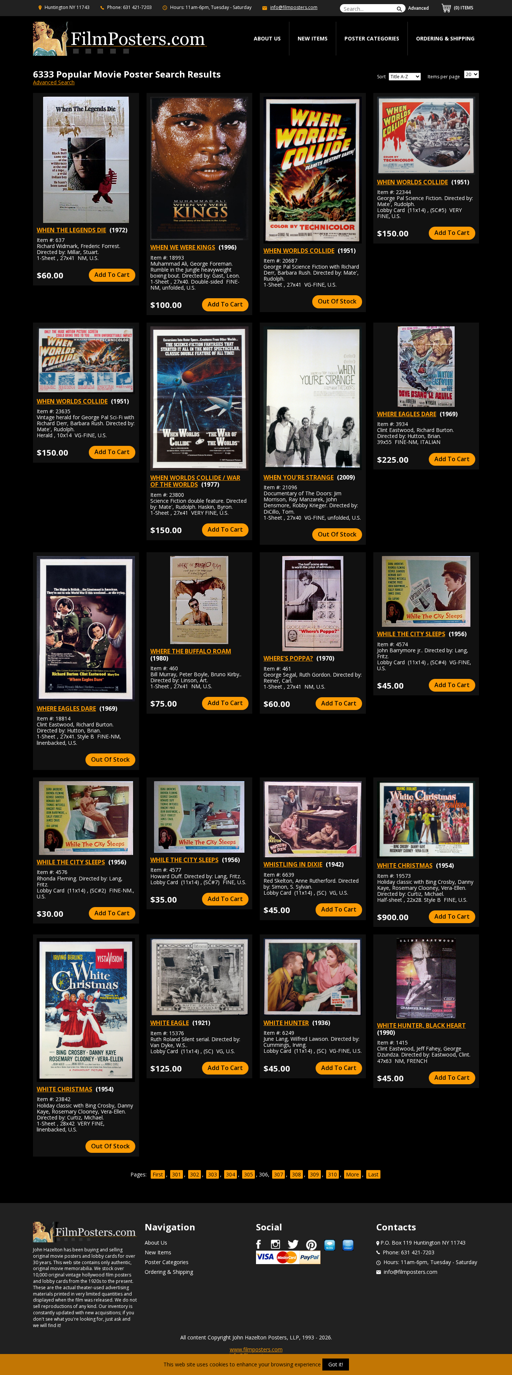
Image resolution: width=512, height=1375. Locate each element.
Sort (381, 76)
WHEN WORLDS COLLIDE (298, 251)
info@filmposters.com (293, 7)
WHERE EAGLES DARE (406, 414)
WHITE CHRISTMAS (405, 865)
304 (230, 1174)
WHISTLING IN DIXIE (292, 864)
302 (194, 1174)
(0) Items (463, 7)
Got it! (335, 1364)
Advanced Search (54, 82)
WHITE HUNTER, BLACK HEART (421, 1025)
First (158, 1174)
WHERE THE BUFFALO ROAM (190, 651)
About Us (156, 1242)
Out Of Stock (337, 301)
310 (332, 1174)
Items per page (444, 76)
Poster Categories (371, 38)
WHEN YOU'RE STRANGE (298, 477)
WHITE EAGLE (169, 1023)
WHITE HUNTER (286, 1023)
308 (296, 1174)
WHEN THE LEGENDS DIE (71, 230)
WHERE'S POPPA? (288, 658)
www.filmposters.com (256, 1349)
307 (278, 1174)
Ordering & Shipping (445, 38)
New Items (313, 38)
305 (248, 1174)
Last (373, 1174)
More (352, 1174)
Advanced (418, 8)
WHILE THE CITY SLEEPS (411, 634)
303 (212, 1174)
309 (314, 1174)
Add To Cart (112, 275)
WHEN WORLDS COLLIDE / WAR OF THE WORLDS (195, 481)
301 (176, 1174)
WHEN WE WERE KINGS (182, 247)
